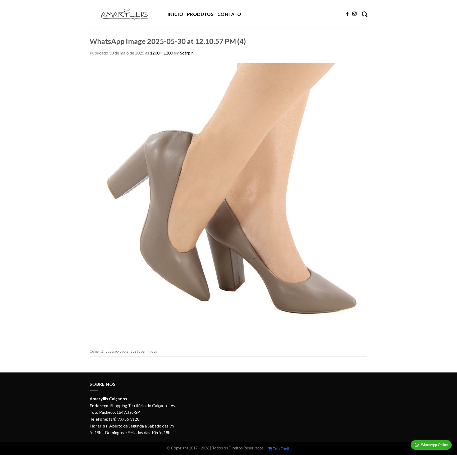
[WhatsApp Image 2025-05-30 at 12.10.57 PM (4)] (228, 200)
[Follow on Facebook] (347, 14)
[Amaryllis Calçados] (124, 14)
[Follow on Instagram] (354, 14)
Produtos (200, 14)
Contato (229, 14)
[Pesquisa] (364, 14)
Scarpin (187, 52)
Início (175, 14)
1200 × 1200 (161, 52)
